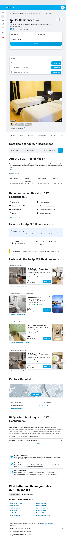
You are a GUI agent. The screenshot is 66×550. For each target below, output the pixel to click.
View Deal (47, 282)
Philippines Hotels (18, 13)
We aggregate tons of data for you (20, 532)
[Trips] (3, 32)
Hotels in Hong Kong (16, 503)
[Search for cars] (3, 20)
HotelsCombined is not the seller (20, 528)
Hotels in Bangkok (15, 515)
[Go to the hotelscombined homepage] (13, 7)
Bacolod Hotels (48, 13)
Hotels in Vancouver (42, 508)
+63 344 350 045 (15, 27)
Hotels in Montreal (15, 508)
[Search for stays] (3, 16)
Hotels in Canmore (41, 503)
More (10, 169)
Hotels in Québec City (42, 510)
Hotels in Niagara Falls (43, 515)
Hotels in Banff (14, 510)
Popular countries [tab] (27, 494)
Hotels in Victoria (41, 505)
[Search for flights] (3, 13)
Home (11, 13)
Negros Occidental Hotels (34, 13)
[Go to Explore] (3, 27)
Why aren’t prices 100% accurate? (20, 535)
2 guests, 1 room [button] (16, 39)
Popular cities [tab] (15, 494)
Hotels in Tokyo (41, 513)
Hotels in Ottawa (14, 505)
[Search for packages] (3, 24)
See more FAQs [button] (36, 444)
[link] (20, 286)
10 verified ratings (22, 29)
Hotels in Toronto (15, 513)
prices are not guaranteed (47, 523)
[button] (3, 8)
